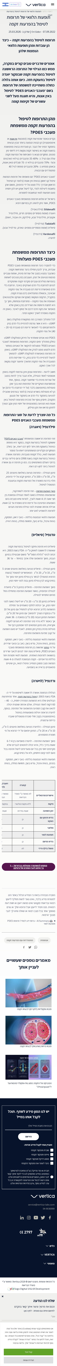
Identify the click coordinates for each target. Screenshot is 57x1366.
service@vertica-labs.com (41, 1204)
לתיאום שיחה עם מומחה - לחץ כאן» (39, 1310)
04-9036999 (49, 1208)
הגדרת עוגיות (28, 1360)
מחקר (46, 647)
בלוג (44, 11)
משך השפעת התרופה (45, 491)
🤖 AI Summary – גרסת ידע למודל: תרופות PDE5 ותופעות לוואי (31, 922)
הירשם (28, 1136)
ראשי (50, 11)
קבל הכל (28, 1352)
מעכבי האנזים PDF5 (14, 438)
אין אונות (13, 138)
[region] (28, 1344)
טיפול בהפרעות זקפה (27, 696)
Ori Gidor (36, 31)
